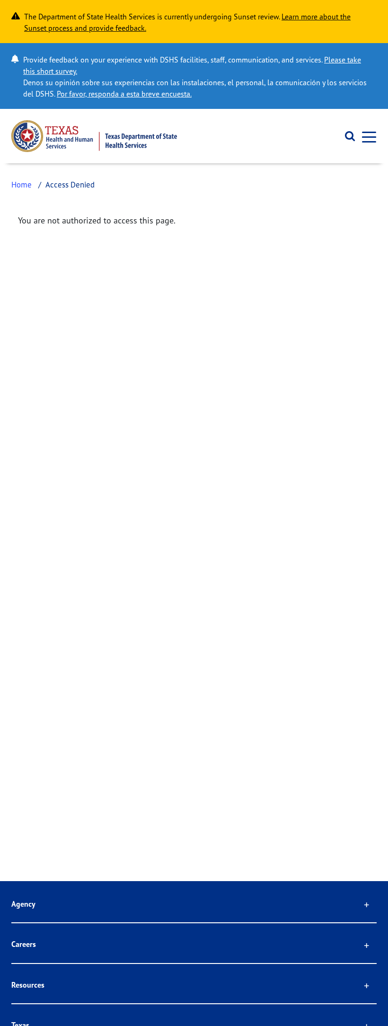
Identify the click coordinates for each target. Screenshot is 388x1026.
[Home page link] (94, 136)
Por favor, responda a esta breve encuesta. (124, 93)
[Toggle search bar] (346, 136)
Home (21, 184)
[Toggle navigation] (366, 136)
